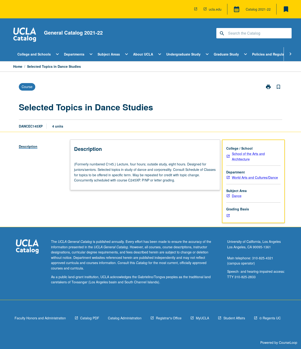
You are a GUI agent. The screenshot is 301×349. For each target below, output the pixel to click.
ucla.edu (215, 9)
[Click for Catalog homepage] (24, 35)
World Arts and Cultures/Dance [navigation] (255, 177)
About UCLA (143, 54)
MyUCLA (202, 318)
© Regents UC (270, 318)
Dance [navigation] (237, 195)
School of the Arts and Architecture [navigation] (248, 156)
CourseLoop (288, 342)
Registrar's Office (169, 318)
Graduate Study (226, 54)
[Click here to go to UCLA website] (27, 247)
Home (17, 66)
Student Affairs (234, 318)
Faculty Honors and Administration (40, 318)
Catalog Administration (125, 318)
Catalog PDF (89, 318)
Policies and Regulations (272, 54)
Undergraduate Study (183, 54)
